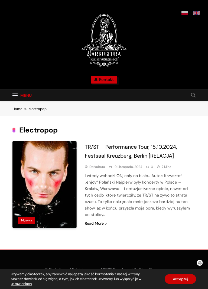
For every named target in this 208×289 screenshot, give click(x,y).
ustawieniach (21, 283)
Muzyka (26, 220)
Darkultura (97, 167)
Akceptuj (180, 279)
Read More (94, 223)
